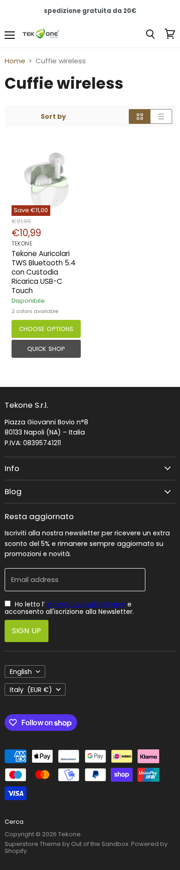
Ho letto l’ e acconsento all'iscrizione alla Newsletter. (69, 608)
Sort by (53, 116)
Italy (31, 689)
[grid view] (139, 116)
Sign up (26, 630)
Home (15, 61)
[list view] (161, 116)
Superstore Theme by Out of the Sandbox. (67, 843)
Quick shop (46, 348)
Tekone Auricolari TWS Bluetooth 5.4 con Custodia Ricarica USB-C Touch (44, 272)
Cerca (14, 821)
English (21, 671)
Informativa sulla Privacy (86, 604)
